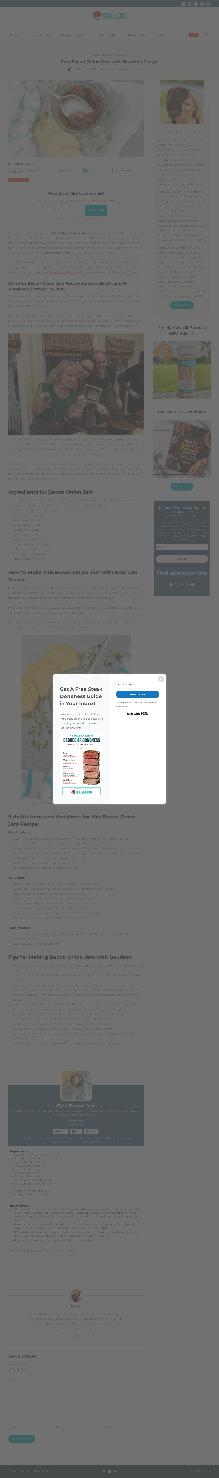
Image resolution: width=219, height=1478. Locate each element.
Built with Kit (137, 714)
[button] (81, 765)
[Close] (161, 679)
